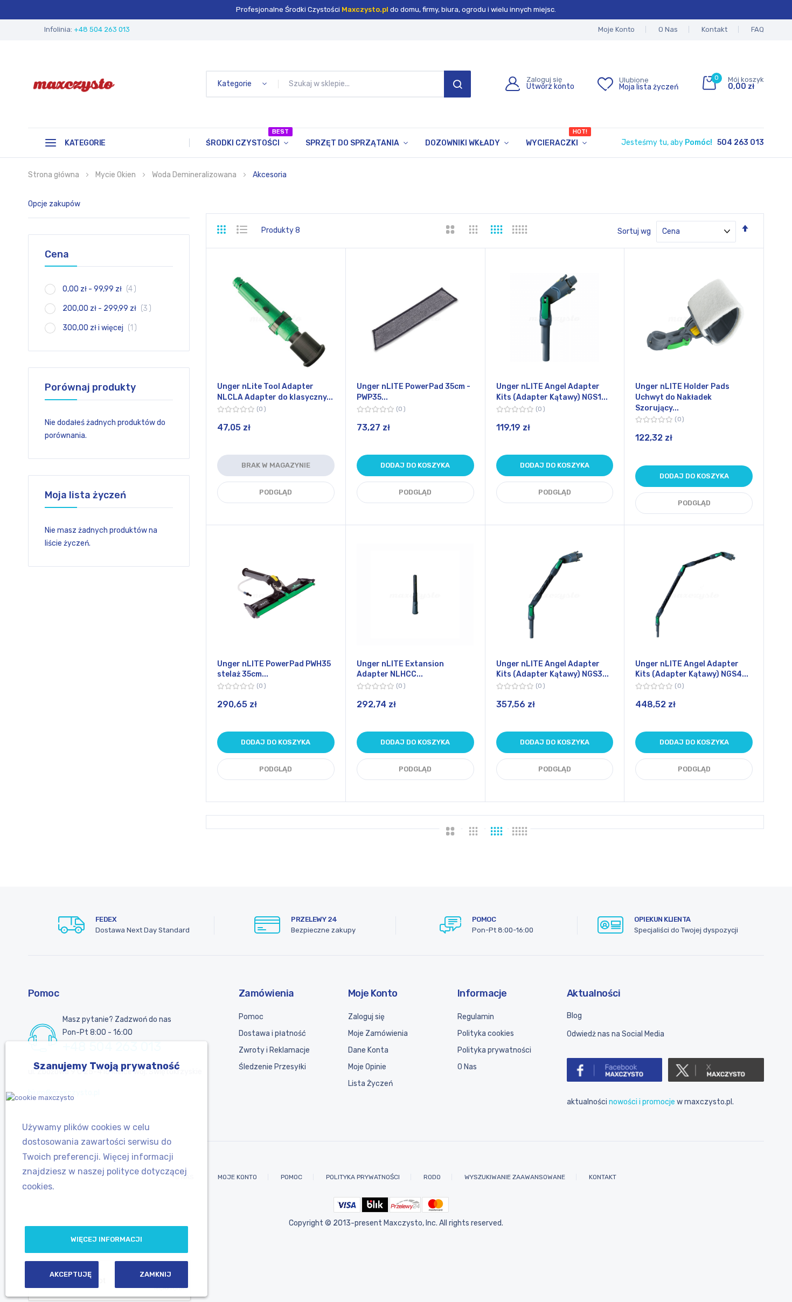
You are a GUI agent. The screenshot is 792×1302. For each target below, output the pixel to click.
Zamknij (155, 1274)
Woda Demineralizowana (195, 174)
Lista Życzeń (370, 1083)
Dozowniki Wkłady (462, 143)
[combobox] (363, 84)
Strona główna (54, 174)
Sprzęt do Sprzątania (352, 143)
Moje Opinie (367, 1066)
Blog (574, 1015)
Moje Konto (616, 29)
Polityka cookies (485, 1033)
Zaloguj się (366, 1016)
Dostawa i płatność (272, 1033)
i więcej (103, 327)
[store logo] (74, 84)
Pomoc (251, 1016)
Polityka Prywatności (363, 1177)
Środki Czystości (247, 138)
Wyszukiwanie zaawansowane (514, 1177)
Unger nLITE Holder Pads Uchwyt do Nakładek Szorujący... (682, 397)
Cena (57, 254)
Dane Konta (368, 1050)
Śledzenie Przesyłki (272, 1066)
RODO (432, 1177)
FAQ (757, 29)
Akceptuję (71, 1274)
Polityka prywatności (494, 1050)
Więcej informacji (106, 1239)
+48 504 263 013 (102, 29)
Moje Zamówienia (378, 1033)
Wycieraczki (556, 138)
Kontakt (714, 29)
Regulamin (475, 1016)
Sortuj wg (634, 231)
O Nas (668, 29)
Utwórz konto (550, 86)
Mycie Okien (116, 174)
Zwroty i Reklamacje (274, 1050)
